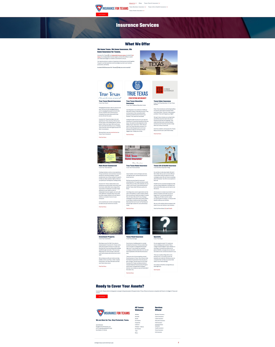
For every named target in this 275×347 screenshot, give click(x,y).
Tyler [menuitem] (136, 330)
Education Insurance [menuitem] (160, 320)
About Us (132, 3)
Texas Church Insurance (151, 3)
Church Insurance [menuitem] (159, 316)
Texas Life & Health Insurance (157, 7)
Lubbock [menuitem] (137, 324)
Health (170, 208)
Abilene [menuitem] (137, 314)
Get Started (102, 296)
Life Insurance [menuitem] (158, 332)
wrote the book (114, 132)
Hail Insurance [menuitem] (158, 322)
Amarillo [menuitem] (137, 316)
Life (166, 208)
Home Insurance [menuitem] (159, 330)
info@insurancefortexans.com (103, 326)
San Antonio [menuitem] (138, 328)
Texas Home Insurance (136, 10)
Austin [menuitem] (136, 318)
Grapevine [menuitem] (137, 322)
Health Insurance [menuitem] (159, 328)
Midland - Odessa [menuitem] (139, 326)
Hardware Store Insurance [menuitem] (159, 325)
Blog (140, 3)
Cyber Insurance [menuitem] (159, 318)
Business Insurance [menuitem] (159, 314)
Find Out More (102, 137)
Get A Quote (102, 14)
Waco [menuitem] (136, 332)
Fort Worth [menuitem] (138, 320)
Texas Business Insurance (136, 7)
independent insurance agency (119, 55)
